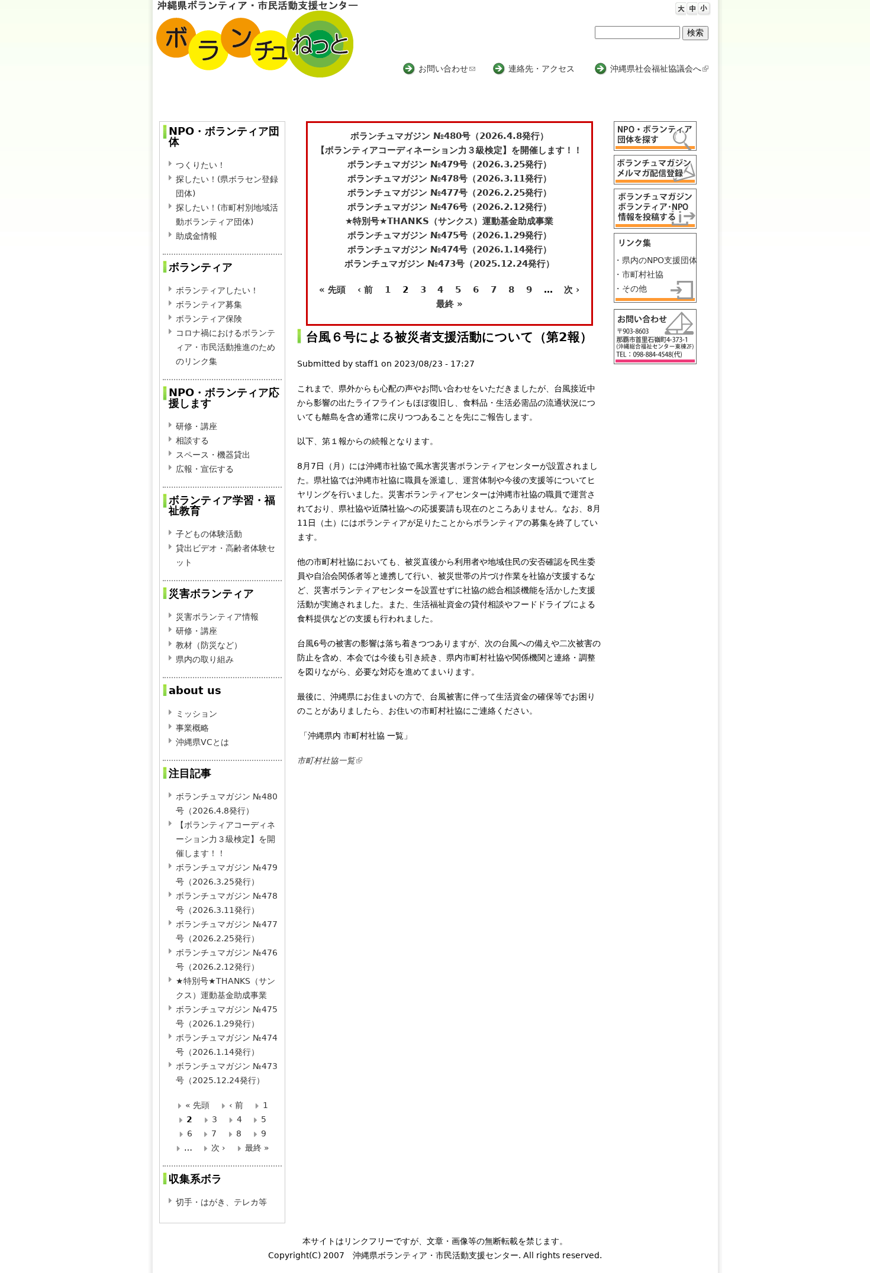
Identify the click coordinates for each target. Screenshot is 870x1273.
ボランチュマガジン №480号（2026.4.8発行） (449, 136)
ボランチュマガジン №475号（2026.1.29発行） (449, 235)
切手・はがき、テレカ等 (221, 1202)
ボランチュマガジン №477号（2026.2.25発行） (449, 192)
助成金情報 (196, 236)
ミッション (196, 713)
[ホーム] (257, 39)
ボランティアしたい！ (217, 290)
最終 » (449, 304)
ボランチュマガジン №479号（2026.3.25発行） (449, 164)
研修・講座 (196, 426)
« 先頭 (332, 289)
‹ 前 (365, 289)
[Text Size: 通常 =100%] (690, 6)
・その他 (630, 288)
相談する (192, 440)
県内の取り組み (205, 659)
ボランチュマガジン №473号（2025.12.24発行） (449, 263)
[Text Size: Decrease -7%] (702, 6)
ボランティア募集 (209, 304)
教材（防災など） (209, 645)
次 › (571, 289)
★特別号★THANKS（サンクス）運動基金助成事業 (449, 221)
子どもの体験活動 (209, 534)
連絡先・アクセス (541, 68)
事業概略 (192, 728)
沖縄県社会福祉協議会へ (658, 68)
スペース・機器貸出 (213, 454)
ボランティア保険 (209, 318)
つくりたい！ (200, 165)
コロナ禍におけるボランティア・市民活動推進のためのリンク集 (225, 347)
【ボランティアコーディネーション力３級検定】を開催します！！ (449, 150)
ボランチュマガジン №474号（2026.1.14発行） (449, 249)
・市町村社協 (638, 274)
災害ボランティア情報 (217, 616)
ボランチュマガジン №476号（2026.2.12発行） (449, 207)
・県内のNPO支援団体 (655, 260)
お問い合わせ (446, 68)
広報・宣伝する (205, 469)
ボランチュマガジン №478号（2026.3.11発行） (449, 178)
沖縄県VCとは (202, 742)
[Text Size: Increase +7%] (679, 6)
